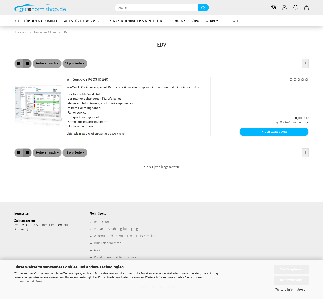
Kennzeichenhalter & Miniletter (135, 21)
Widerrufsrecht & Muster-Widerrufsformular (124, 236)
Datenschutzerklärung (28, 281)
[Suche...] (203, 7)
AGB (97, 250)
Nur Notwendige (291, 280)
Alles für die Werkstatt (83, 21)
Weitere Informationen (291, 290)
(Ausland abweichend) (111, 133)
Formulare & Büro (184, 21)
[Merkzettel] (295, 7)
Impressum (102, 222)
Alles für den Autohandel (36, 21)
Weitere (239, 21)
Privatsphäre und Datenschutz (115, 257)
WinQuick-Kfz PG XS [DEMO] (88, 79)
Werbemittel (216, 21)
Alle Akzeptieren (291, 269)
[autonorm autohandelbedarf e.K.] (41, 7)
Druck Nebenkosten (107, 243)
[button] (273, 7)
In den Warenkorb (274, 131)
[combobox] (47, 63)
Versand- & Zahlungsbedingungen (117, 229)
